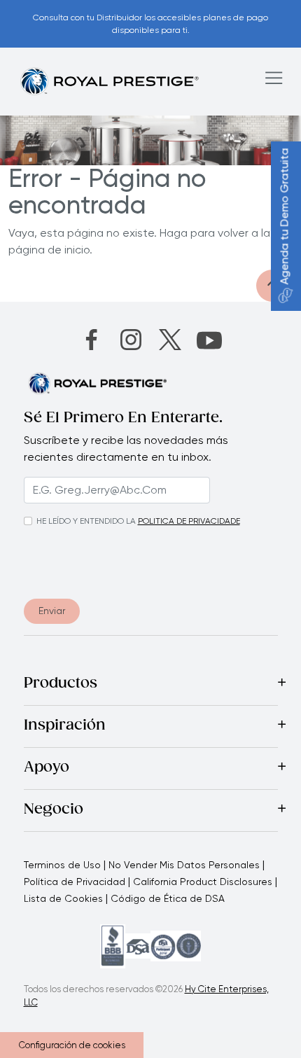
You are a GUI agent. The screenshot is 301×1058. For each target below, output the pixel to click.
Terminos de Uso (62, 864)
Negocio (53, 810)
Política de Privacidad (74, 881)
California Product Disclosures (202, 881)
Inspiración (65, 726)
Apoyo (46, 768)
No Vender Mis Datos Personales (184, 864)
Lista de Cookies (63, 898)
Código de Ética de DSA (168, 898)
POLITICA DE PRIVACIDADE (189, 521)
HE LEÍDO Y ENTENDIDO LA (86, 521)
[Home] (109, 81)
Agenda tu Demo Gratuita (284, 216)
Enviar (51, 610)
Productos (60, 684)
